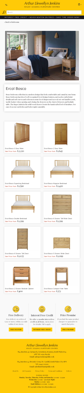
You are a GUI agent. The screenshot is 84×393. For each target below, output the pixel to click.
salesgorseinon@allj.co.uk (44, 357)
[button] (6, 4)
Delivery (69, 371)
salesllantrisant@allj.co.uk (44, 367)
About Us (15, 371)
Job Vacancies (26, 371)
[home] (42, 4)
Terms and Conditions (55, 371)
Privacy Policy (39, 371)
